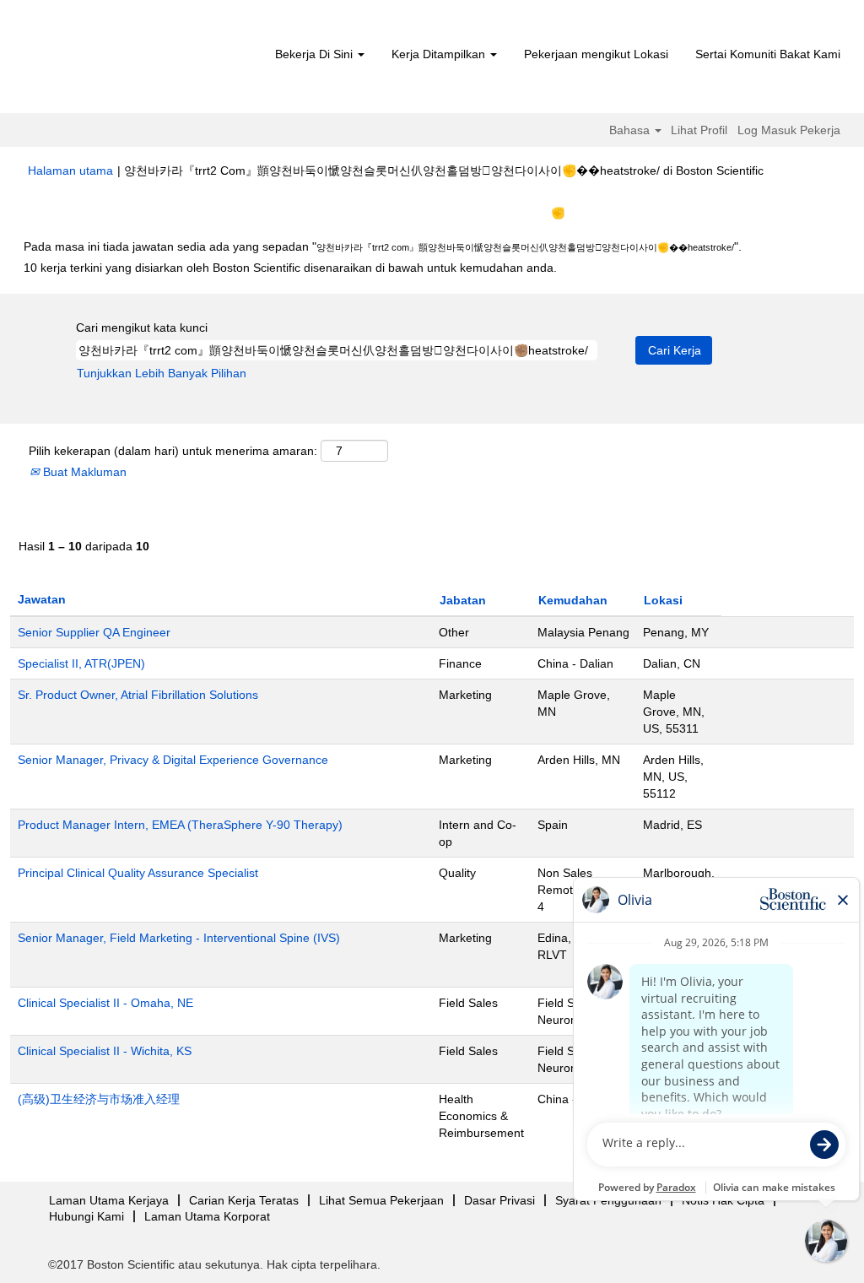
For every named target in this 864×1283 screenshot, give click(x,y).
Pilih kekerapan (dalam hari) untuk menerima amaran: (173, 450)
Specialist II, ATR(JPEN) (81, 663)
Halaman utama (70, 170)
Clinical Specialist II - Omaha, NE (105, 1003)
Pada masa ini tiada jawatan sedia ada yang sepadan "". (383, 246)
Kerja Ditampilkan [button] (440, 54)
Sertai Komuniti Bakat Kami (767, 54)
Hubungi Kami (86, 1216)
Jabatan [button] (463, 600)
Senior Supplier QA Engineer (94, 632)
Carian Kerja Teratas (244, 1200)
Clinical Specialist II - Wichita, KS (105, 1051)
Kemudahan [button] (573, 600)
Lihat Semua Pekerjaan (381, 1200)
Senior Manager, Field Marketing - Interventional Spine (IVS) (179, 938)
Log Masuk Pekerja (788, 130)
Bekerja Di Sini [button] (315, 54)
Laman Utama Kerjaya (109, 1200)
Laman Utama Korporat (207, 1216)
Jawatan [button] (42, 599)
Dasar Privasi (499, 1200)
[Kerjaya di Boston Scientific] (124, 60)
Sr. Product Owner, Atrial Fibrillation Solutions (138, 694)
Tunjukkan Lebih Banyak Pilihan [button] (161, 373)
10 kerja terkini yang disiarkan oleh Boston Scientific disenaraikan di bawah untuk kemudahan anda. (290, 267)
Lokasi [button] (663, 600)
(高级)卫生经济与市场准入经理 (99, 1099)
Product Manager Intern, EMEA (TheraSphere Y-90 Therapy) (180, 824)
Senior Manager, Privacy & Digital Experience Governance (173, 759)
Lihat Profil (699, 130)
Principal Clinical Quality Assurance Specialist (138, 873)
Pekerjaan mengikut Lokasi (596, 54)
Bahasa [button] (631, 130)
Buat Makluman (83, 472)
